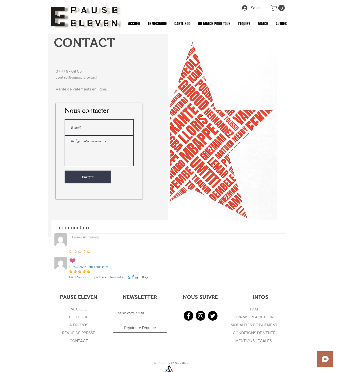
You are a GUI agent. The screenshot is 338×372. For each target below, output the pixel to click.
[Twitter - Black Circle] (212, 316)
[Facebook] (188, 316)
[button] (278, 8)
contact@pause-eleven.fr (77, 77)
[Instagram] (200, 316)
